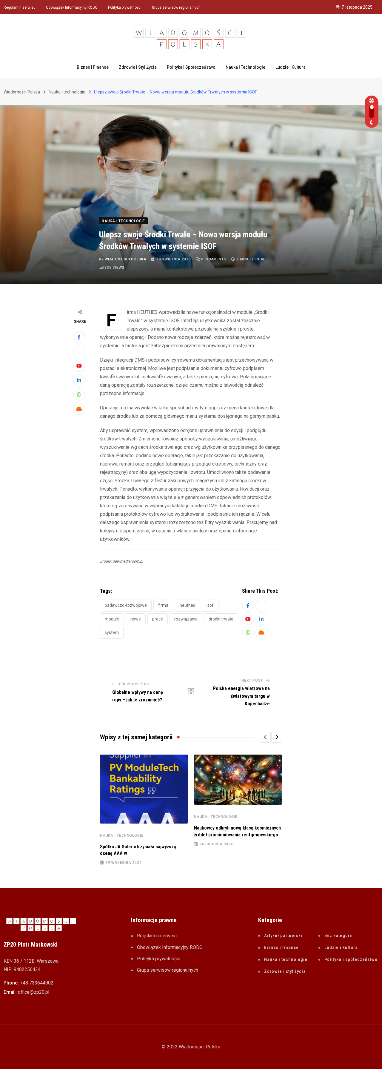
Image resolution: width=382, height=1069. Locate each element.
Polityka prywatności (124, 7)
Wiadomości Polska (126, 259)
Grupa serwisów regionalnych (176, 7)
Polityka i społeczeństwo (191, 67)
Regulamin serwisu (20, 7)
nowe (135, 619)
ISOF (210, 605)
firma (163, 605)
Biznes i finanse (93, 67)
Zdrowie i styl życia (138, 67)
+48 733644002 (36, 983)
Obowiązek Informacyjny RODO (72, 7)
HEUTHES (187, 605)
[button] (265, 737)
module (112, 619)
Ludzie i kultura (290, 67)
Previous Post (134, 684)
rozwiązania (186, 619)
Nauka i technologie (245, 67)
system (112, 632)
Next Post (252, 680)
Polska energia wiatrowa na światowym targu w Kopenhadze (241, 696)
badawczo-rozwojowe (126, 605)
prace (157, 619)
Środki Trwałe (221, 619)
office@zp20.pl (33, 992)
